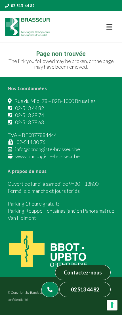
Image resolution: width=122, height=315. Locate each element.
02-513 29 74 (29, 115)
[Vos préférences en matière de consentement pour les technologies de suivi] (112, 305)
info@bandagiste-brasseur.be (47, 149)
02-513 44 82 (29, 108)
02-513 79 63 (29, 122)
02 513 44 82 (85, 289)
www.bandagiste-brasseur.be (47, 156)
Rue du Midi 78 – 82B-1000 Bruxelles (55, 101)
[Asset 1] (27, 27)
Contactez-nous (83, 272)
